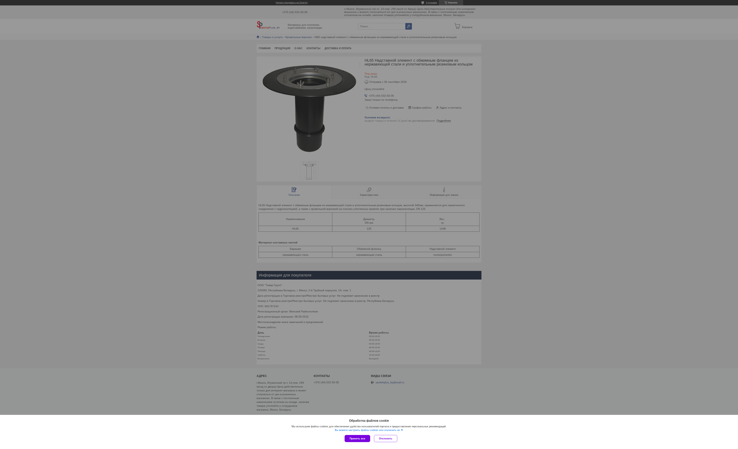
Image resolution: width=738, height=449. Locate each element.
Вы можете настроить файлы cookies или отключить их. (368, 430)
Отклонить (385, 438)
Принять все (357, 438)
